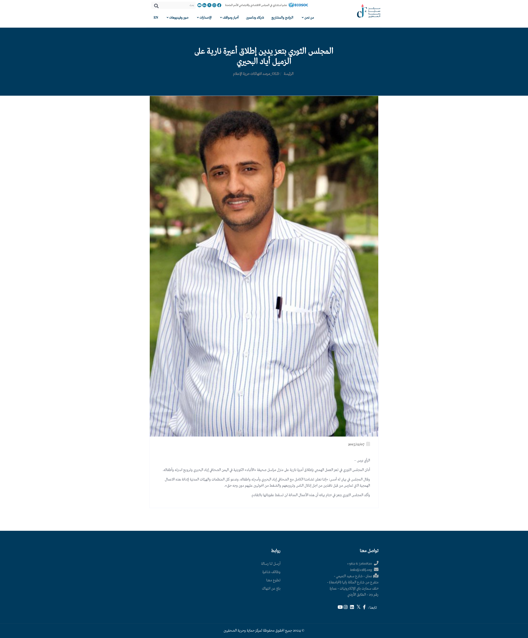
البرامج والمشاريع (282, 17)
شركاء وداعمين (255, 17)
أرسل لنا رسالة (270, 564)
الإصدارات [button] (205, 17)
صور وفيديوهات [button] (179, 17)
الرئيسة (288, 74)
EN (156, 17)
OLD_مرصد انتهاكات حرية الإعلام (256, 74)
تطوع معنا (273, 580)
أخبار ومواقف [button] (230, 17)
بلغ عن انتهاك (271, 588)
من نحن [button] (309, 17)
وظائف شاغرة (271, 572)
